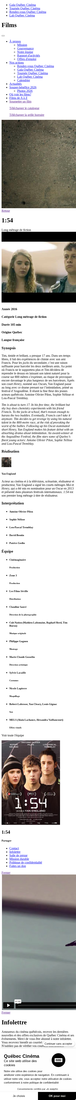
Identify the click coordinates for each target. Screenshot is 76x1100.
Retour (6, 210)
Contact (14, 848)
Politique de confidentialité (25, 862)
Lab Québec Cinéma (22, 15)
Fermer (6, 872)
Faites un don (17, 866)
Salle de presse (18, 855)
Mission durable (19, 859)
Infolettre (14, 851)
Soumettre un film (20, 101)
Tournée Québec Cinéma (24, 8)
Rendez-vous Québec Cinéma (27, 12)
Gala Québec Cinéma (22, 4)
